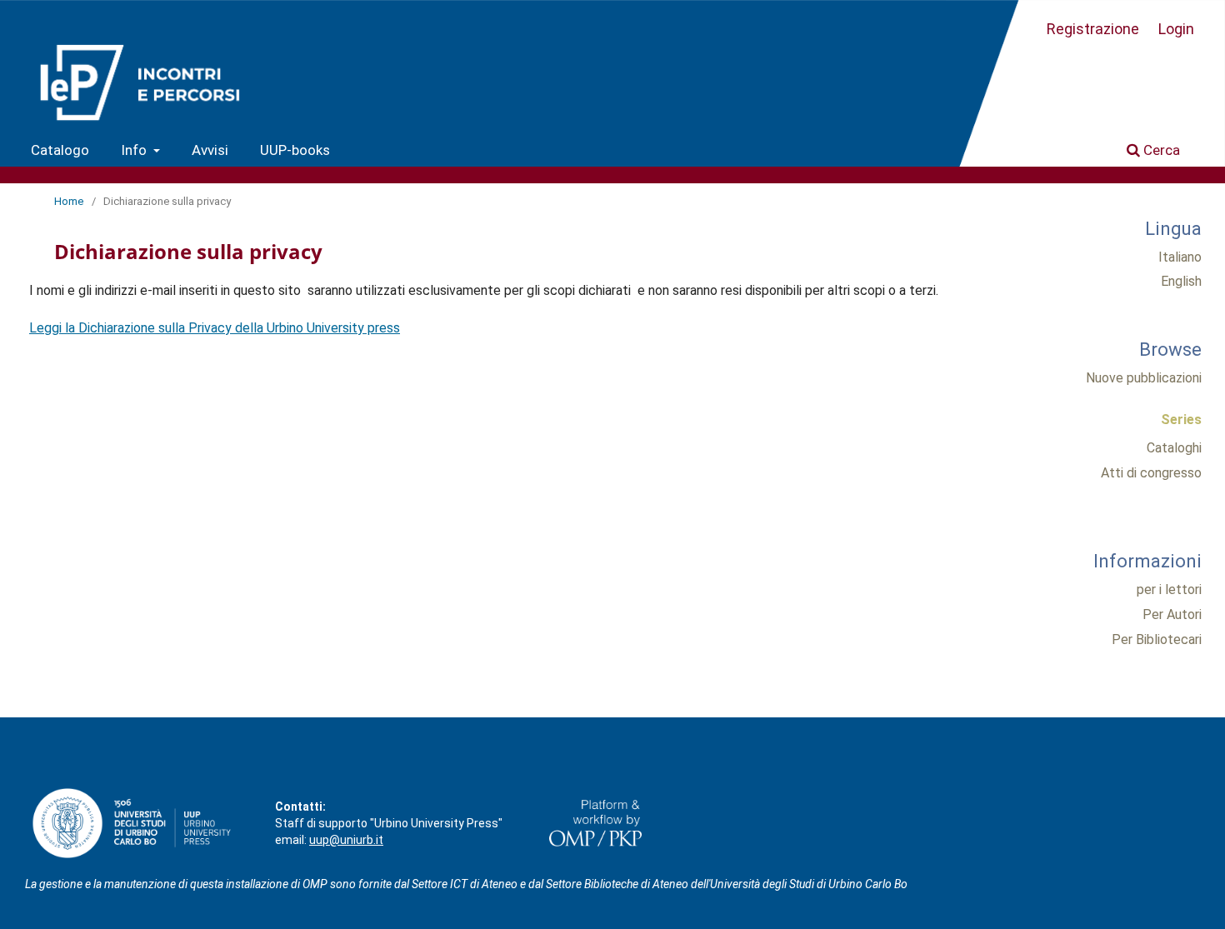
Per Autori (1172, 614)
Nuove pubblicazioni (1144, 378)
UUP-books (295, 150)
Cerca (1160, 150)
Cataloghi (1174, 448)
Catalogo (60, 150)
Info (135, 150)
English (1181, 281)
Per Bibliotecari (1157, 639)
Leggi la (53, 328)
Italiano (1180, 257)
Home (68, 201)
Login (1176, 28)
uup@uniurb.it (346, 840)
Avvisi (210, 150)
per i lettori (1169, 589)
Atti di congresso (1151, 473)
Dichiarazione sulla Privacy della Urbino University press (239, 328)
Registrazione (1093, 28)
